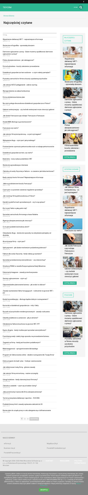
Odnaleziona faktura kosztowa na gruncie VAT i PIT (21, 324)
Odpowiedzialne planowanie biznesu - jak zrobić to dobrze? (24, 285)
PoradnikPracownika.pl (12, 453)
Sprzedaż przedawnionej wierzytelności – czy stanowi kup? (24, 260)
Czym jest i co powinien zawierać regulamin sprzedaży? (23, 190)
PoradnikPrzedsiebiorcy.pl (56, 448)
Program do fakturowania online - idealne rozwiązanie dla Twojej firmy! (28, 355)
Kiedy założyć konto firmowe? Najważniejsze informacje (23, 177)
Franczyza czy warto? (11, 128)
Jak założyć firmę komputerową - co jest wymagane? (22, 134)
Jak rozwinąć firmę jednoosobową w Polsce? (19, 196)
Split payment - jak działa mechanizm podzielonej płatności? (25, 248)
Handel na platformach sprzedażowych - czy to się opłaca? (24, 202)
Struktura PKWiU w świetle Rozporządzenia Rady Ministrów (24, 266)
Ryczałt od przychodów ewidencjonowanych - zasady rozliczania (26, 312)
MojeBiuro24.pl (52, 443)
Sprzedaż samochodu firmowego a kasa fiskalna (20, 214)
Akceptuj (44, 490)
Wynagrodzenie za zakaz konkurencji (16, 91)
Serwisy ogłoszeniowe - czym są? (15, 278)
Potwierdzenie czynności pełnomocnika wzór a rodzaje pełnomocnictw (28, 146)
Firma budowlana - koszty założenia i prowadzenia (21, 66)
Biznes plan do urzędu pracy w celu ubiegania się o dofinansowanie (27, 410)
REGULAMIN (64, 461)
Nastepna (34, 419)
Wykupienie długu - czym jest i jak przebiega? (19, 140)
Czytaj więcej (69, 157)
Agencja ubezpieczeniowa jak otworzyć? (17, 221)
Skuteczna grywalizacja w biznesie (15, 165)
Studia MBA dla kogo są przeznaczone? (17, 122)
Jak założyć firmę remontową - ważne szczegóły (20, 373)
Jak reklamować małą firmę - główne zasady (19, 367)
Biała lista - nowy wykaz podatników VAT (17, 159)
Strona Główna (8, 16)
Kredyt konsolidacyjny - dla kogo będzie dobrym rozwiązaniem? (25, 299)
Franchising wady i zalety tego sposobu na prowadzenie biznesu (26, 336)
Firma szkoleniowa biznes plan (14, 97)
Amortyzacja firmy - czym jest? (14, 241)
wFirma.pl (7, 443)
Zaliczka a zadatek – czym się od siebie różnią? (20, 386)
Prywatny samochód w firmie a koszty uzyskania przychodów (25, 79)
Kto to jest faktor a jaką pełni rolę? (15, 208)
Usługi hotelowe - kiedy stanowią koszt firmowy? (20, 379)
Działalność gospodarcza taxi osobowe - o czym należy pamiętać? (26, 72)
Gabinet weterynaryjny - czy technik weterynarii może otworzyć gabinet (28, 109)
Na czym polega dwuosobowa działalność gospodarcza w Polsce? (26, 103)
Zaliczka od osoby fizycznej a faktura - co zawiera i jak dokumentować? (28, 171)
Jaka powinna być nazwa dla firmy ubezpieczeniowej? (22, 392)
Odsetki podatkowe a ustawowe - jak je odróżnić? (20, 318)
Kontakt (49, 461)
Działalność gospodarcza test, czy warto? (18, 153)
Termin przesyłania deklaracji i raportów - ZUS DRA (21, 398)
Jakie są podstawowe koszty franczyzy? (17, 184)
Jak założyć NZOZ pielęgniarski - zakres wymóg (20, 85)
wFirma (75, 7)
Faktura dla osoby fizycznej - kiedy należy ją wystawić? (22, 254)
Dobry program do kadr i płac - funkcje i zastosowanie (22, 361)
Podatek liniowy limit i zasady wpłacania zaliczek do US (23, 404)
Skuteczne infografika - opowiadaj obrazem (18, 45)
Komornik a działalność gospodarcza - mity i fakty (21, 305)
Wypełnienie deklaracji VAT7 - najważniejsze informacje (23, 39)
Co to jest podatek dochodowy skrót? (16, 227)
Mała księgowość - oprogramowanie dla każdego (20, 349)
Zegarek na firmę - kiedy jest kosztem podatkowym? (22, 342)
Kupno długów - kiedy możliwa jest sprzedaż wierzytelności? (24, 330)
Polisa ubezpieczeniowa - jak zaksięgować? (18, 60)
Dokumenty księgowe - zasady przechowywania (20, 272)
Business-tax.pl (9, 448)
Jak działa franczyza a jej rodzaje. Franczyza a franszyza (23, 116)
